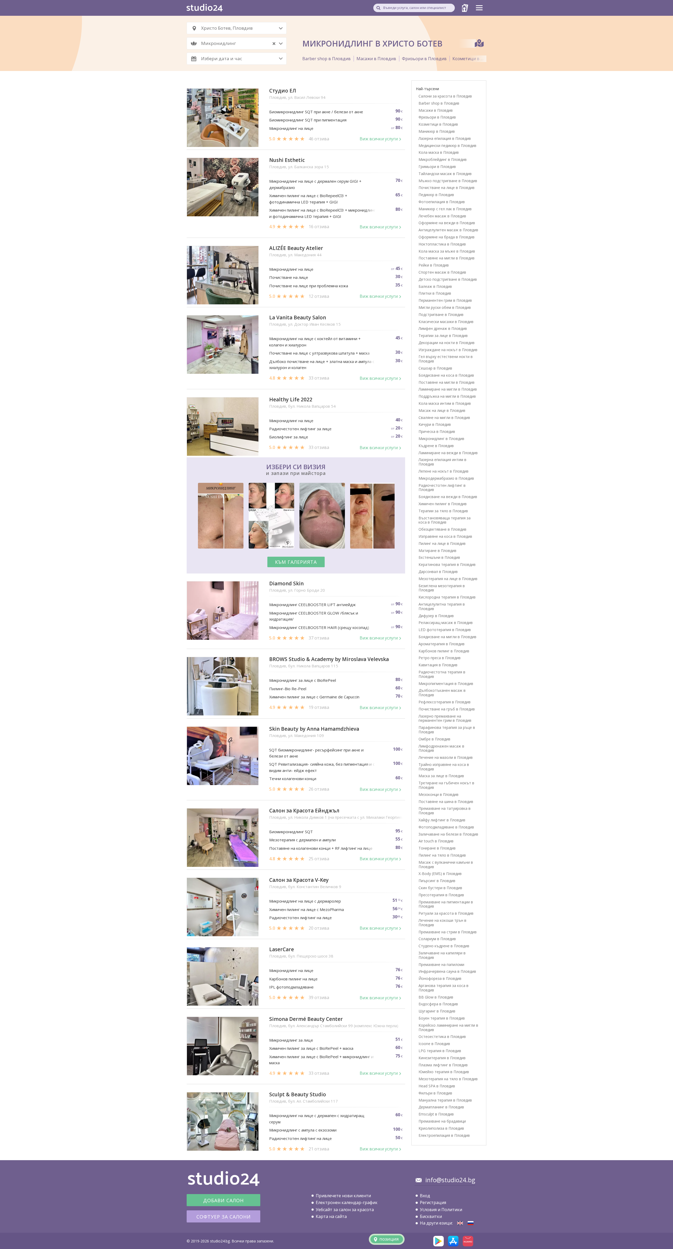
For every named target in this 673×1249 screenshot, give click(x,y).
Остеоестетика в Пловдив (442, 1036)
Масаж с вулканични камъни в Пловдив (446, 864)
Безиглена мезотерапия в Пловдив (442, 588)
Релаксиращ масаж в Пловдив (446, 622)
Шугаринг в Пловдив (437, 1011)
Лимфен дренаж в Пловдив (443, 328)
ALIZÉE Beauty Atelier (296, 248)
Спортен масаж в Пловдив (442, 272)
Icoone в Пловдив (434, 1043)
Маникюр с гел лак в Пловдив (445, 208)
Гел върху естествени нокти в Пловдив (446, 359)
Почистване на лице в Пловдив (447, 187)
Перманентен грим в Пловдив (445, 300)
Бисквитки (431, 1216)
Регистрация (433, 1202)
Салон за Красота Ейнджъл (304, 810)
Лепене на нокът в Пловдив (443, 471)
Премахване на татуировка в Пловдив (445, 810)
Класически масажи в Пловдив (446, 321)
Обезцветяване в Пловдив (442, 529)
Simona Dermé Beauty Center (306, 1019)
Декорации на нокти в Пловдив (447, 342)
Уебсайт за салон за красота (345, 1209)
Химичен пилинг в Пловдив (443, 503)
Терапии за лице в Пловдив (443, 335)
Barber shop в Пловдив (326, 59)
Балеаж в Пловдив (435, 286)
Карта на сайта (331, 1216)
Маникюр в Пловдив (437, 131)
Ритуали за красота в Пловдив (446, 913)
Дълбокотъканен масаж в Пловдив (442, 692)
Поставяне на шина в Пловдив (446, 801)
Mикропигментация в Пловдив (446, 683)
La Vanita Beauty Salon (297, 317)
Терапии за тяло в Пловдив (443, 510)
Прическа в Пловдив (437, 431)
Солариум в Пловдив (437, 938)
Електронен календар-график (347, 1202)
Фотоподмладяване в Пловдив (446, 827)
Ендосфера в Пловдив (438, 1003)
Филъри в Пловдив (435, 1093)
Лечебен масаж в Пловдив (442, 215)
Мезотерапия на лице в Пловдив (448, 578)
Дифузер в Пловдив (436, 615)
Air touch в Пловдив (436, 840)
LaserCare (281, 949)
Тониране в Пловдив (437, 848)
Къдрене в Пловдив (436, 445)
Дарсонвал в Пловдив (438, 571)
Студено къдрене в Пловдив (444, 945)
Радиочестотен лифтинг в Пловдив (442, 487)
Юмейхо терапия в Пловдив (444, 1071)
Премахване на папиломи (441, 964)
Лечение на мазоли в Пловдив (446, 757)
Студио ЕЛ (282, 90)
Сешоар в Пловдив (435, 368)
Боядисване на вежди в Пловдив (448, 496)
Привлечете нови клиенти (343, 1196)
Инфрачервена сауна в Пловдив (447, 971)
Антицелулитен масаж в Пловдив (448, 229)
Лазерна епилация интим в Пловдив (442, 462)
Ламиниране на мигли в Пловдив (448, 389)
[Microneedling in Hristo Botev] (460, 1223)
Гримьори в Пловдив (437, 166)
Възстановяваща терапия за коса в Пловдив (445, 520)
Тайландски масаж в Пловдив (445, 173)
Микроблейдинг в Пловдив (443, 159)
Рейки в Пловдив (434, 265)
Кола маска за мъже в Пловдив (447, 251)
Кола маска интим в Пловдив (445, 403)
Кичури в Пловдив (435, 424)
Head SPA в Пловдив (437, 1085)
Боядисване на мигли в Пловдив (447, 636)
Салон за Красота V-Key (299, 880)
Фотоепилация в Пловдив (442, 201)
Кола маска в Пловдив (439, 152)
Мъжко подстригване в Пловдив (448, 180)
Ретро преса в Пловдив (440, 657)
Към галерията (296, 562)
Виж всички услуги (379, 139)
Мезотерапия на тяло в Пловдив (448, 1078)
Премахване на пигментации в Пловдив (446, 904)
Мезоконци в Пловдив (438, 794)
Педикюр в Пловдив (436, 194)
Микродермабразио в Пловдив (446, 478)
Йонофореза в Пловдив (440, 978)
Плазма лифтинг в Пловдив (443, 1064)
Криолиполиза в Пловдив (441, 1128)
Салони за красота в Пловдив (445, 96)
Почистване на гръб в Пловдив (447, 709)
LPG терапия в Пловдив (440, 1050)
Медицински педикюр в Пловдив (447, 145)
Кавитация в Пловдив (438, 664)
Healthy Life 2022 (290, 399)
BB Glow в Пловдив (436, 997)
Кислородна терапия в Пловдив (447, 597)
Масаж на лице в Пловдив (442, 410)
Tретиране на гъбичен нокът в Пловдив (446, 785)
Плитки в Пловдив (435, 293)
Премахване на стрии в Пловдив (448, 931)
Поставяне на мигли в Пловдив (447, 257)
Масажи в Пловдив (376, 59)
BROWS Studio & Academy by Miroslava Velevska (329, 659)
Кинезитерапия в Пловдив (442, 1057)
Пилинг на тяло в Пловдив (442, 855)
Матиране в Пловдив (437, 550)
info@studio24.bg (450, 1180)
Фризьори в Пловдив (424, 59)
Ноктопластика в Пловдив (442, 244)
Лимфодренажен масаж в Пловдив (441, 748)
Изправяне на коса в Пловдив (445, 536)
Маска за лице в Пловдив (441, 775)
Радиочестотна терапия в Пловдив (442, 674)
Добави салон (223, 1200)
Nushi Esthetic (287, 160)
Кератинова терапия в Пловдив (447, 564)
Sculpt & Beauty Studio (297, 1094)
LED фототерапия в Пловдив (445, 629)
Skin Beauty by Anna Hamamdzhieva (314, 728)
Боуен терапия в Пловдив (442, 1018)
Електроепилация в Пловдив (444, 1135)
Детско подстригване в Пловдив (448, 279)
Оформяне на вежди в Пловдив (447, 222)
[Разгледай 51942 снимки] (296, 516)
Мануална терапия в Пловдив (445, 1100)
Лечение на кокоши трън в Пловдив (442, 922)
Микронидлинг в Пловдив (441, 438)
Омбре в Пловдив (434, 738)
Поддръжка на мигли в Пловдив (447, 396)
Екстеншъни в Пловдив (439, 557)
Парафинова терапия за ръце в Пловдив (447, 729)
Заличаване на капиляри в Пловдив (442, 955)
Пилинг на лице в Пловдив (442, 543)
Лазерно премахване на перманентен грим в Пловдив (445, 718)
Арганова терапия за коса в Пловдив (443, 987)
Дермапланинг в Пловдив (441, 1106)
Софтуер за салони (223, 1217)
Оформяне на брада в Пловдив (447, 236)
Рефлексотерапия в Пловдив (445, 701)
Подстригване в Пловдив (441, 314)
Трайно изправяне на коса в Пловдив (444, 766)
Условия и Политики (441, 1209)
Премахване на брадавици (442, 1121)
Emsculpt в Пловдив (436, 1114)
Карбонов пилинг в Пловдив (444, 650)
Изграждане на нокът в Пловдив (448, 349)
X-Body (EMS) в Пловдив (440, 873)
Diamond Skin (286, 583)
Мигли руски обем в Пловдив (445, 307)
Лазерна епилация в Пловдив (445, 138)
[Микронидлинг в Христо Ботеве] (470, 1223)
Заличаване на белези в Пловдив (448, 834)
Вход (425, 1196)
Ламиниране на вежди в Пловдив (448, 452)
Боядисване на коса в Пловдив (446, 375)
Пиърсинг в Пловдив (437, 880)
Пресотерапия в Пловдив (441, 894)
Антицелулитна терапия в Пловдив (442, 606)
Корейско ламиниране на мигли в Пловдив (448, 1027)
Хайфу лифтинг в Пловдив (442, 819)
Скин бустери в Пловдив (440, 887)
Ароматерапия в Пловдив (442, 643)
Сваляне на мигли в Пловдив (444, 417)
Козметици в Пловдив (475, 59)
